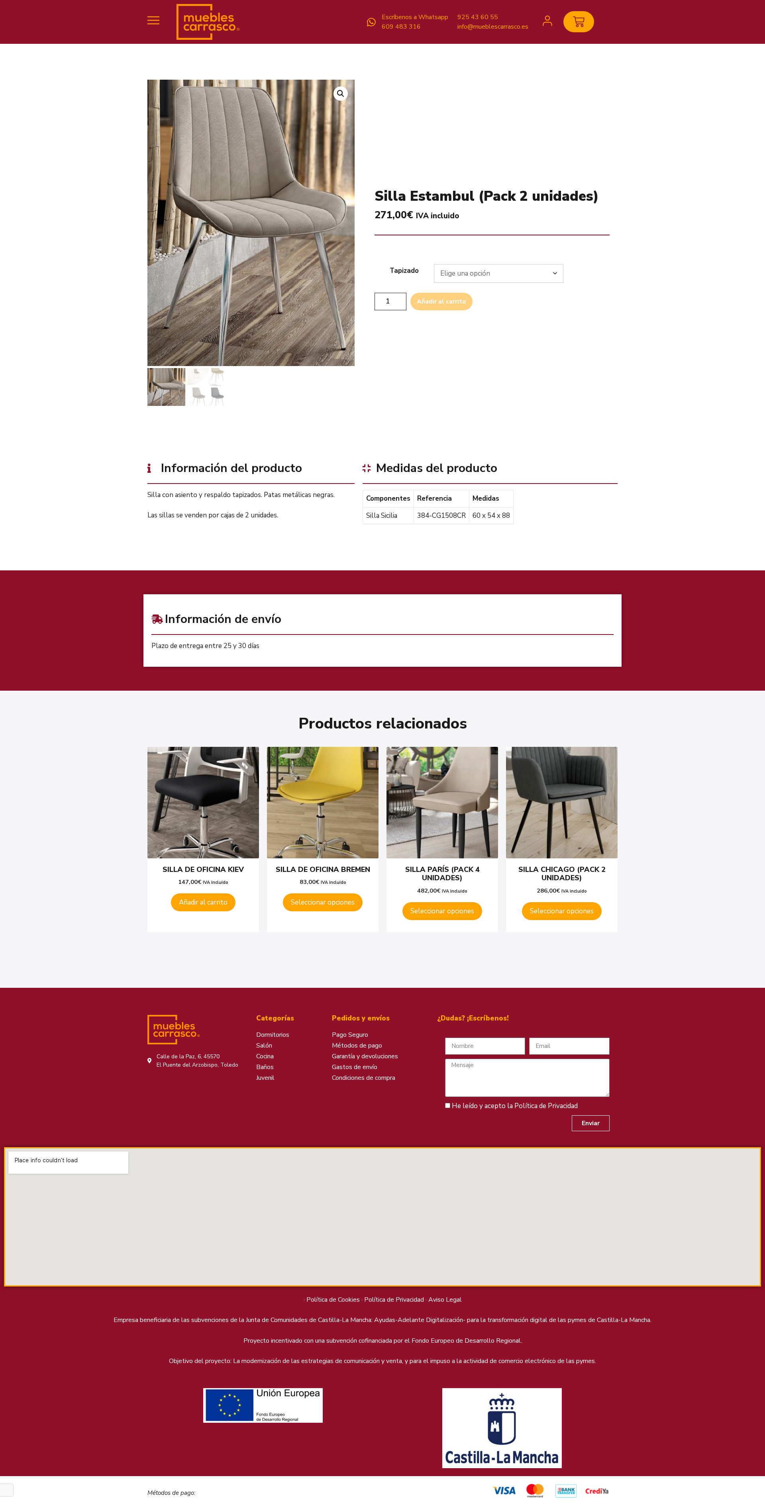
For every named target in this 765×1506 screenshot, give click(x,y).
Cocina (265, 1056)
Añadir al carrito (441, 301)
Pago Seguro (350, 1034)
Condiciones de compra (363, 1077)
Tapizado (404, 270)
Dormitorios (272, 1034)
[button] (340, 93)
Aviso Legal (445, 1299)
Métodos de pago (357, 1045)
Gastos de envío (354, 1067)
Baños (265, 1067)
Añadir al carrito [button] (203, 902)
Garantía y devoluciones (365, 1056)
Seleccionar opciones (323, 902)
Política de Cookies (333, 1299)
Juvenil (265, 1077)
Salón (264, 1045)
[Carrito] (578, 21)
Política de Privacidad (546, 1105)
